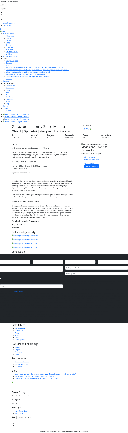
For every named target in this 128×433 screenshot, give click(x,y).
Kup (7, 65)
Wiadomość (4, 265)
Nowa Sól (9, 47)
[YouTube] (3, 15)
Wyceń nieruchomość (10, 56)
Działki (8, 38)
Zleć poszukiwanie (21, 364)
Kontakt (6, 108)
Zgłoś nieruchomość (22, 362)
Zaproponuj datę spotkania (74, 265)
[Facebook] (3, 12)
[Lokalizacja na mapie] (84, 129)
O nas (5, 95)
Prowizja (9, 79)
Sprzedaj (9, 63)
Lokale (8, 40)
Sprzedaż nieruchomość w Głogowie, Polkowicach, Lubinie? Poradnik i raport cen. (35, 68)
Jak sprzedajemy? (12, 61)
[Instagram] (3, 17)
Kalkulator (18, 366)
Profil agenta (89, 163)
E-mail (67, 259)
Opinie (5, 106)
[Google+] (3, 19)
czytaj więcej (18, 291)
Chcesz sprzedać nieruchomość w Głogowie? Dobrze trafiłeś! (27, 77)
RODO (8, 90)
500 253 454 (7, 25)
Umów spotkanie (92, 166)
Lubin (17, 354)
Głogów (9, 45)
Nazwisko (36, 259)
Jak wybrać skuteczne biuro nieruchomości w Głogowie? (26, 74)
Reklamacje (10, 88)
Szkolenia (9, 97)
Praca (8, 101)
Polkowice (9, 49)
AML (7, 92)
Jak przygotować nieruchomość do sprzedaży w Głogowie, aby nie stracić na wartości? (45, 374)
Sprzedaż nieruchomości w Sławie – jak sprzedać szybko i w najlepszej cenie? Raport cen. (37, 70)
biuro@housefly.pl (9, 23)
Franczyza (9, 99)
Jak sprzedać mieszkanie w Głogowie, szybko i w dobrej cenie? (28, 72)
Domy (8, 43)
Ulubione (9, 54)
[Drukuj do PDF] (88, 129)
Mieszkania (10, 36)
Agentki (8, 110)
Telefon (100, 259)
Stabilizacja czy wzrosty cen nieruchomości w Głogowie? (34, 376)
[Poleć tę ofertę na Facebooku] (90, 129)
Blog (7, 104)
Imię (1, 259)
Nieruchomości (8, 34)
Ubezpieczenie (11, 86)
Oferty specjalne (12, 52)
